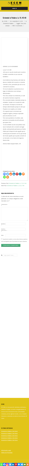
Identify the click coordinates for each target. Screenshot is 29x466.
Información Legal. (6, 450)
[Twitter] (7, 174)
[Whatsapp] (4, 177)
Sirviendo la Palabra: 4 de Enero (9, 435)
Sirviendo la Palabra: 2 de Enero (9, 440)
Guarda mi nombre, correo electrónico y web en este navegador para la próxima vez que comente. (14, 240)
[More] (7, 177)
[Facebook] (4, 174)
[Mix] (23, 174)
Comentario (3, 205)
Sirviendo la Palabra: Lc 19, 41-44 (17, 183)
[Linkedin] (13, 174)
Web (2, 235)
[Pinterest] (17, 174)
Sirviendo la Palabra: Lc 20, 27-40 (15, 185)
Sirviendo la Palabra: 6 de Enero (9, 431)
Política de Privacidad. (6, 452)
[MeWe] (20, 174)
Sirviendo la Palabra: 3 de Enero (9, 438)
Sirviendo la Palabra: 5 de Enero (9, 433)
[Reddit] (10, 174)
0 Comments (19, 25)
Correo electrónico (3, 230)
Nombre (3, 224)
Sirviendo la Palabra (8, 23)
